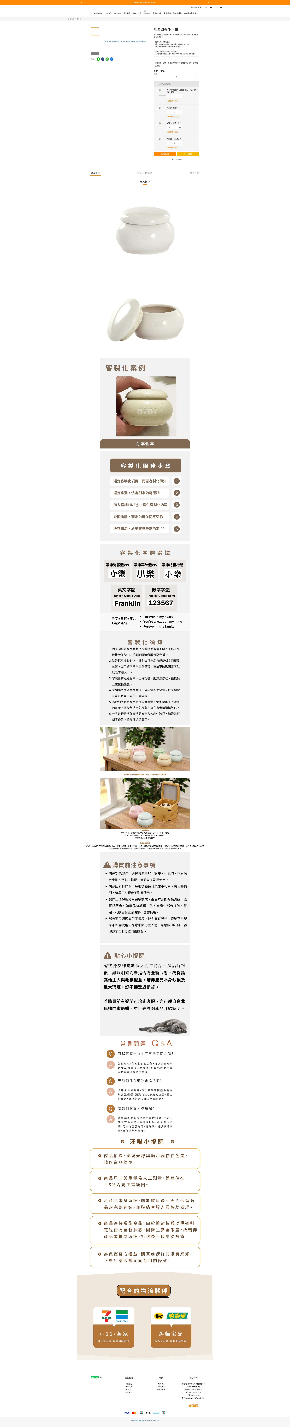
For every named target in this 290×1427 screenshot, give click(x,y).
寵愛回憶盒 (157, 13)
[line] (98, 59)
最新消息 (129, 1392)
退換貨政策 (161, 1389)
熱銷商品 (117, 13)
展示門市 (129, 1389)
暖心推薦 (126, 13)
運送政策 (161, 1386)
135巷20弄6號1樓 (193, 1386)
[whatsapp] (107, 59)
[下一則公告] (208, 2)
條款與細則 (134, 1420)
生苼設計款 (177, 13)
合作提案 (129, 1386)
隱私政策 (141, 1420)
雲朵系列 (146, 13)
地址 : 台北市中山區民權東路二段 (193, 1384)
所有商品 (97, 13)
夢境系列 (167, 13)
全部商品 (71, 19)
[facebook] (102, 59)
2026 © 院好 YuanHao (152, 1420)
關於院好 (129, 1384)
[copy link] (111, 59)
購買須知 (161, 1384)
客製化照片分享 (190, 13)
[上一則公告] (82, 2)
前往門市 (108, 13)
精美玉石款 (136, 13)
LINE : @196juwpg (193, 1395)
